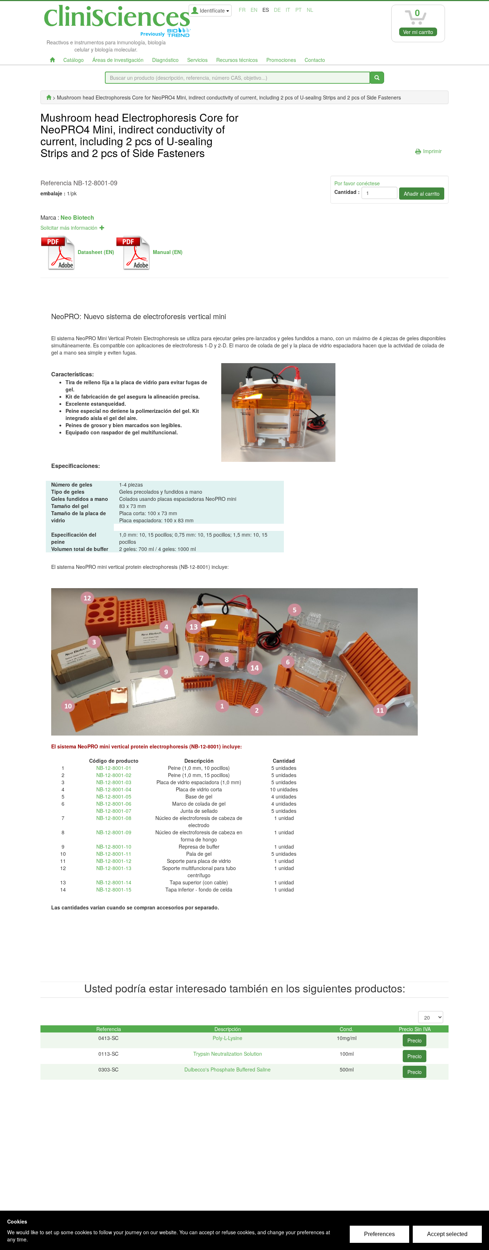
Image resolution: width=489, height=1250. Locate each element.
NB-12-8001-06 (113, 803)
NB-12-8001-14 (113, 882)
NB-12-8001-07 (113, 810)
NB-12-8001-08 (113, 817)
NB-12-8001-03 (113, 782)
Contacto (315, 59)
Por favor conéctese (357, 183)
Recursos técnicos (237, 59)
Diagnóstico (165, 59)
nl (310, 9)
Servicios (197, 59)
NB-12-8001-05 (113, 796)
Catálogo (73, 59)
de (277, 9)
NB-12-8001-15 (113, 889)
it (288, 9)
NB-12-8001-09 (113, 832)
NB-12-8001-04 (113, 789)
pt (298, 9)
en (254, 9)
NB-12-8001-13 (113, 867)
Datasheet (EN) (96, 251)
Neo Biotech (77, 217)
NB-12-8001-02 (113, 774)
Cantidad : (347, 191)
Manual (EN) (168, 251)
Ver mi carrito (418, 31)
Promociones (281, 59)
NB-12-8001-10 (113, 846)
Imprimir (432, 151)
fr (242, 9)
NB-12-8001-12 (113, 860)
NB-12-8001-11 (113, 853)
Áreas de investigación (118, 59)
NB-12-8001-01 (113, 767)
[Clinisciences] (48, 97)
